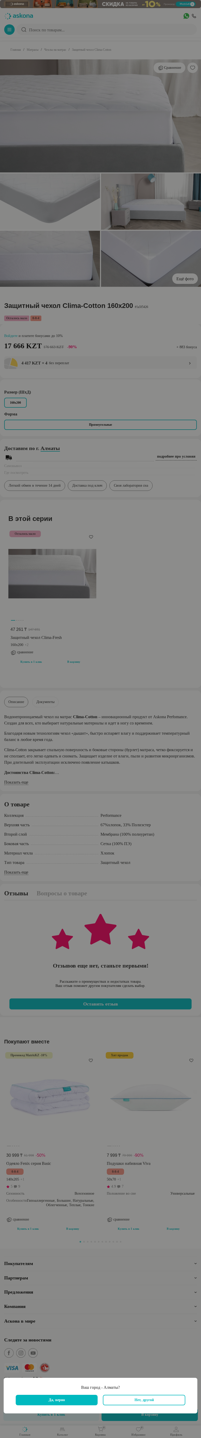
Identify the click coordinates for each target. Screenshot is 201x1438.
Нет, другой (144, 1400)
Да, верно (57, 1400)
